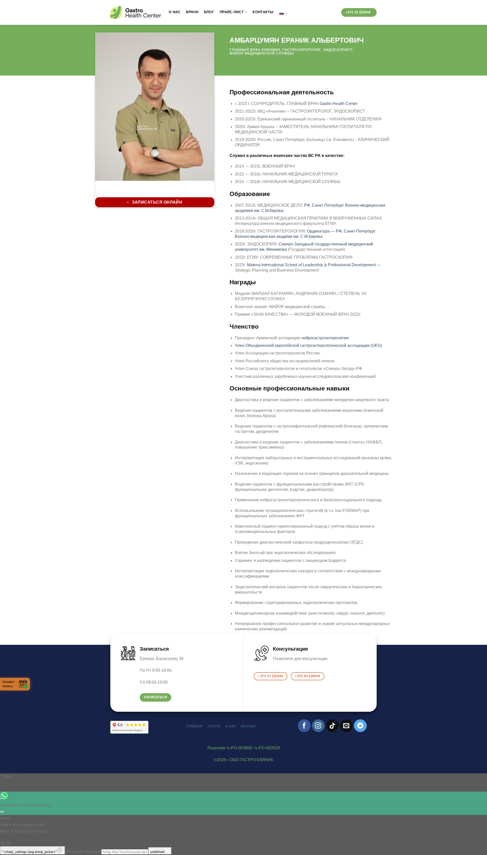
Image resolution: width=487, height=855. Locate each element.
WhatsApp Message (83, 851)
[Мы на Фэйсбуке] (304, 725)
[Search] (333, 13)
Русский (283, 13)
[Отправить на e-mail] (346, 725)
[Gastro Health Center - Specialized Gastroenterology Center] (135, 12)
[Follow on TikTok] (332, 725)
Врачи (192, 12)
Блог (209, 12)
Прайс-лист (232, 12)
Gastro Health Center (339, 103)
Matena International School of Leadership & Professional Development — (314, 265)
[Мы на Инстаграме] (318, 725)
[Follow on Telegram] (360, 725)
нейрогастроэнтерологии (325, 338)
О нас (174, 12)
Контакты (263, 12)
